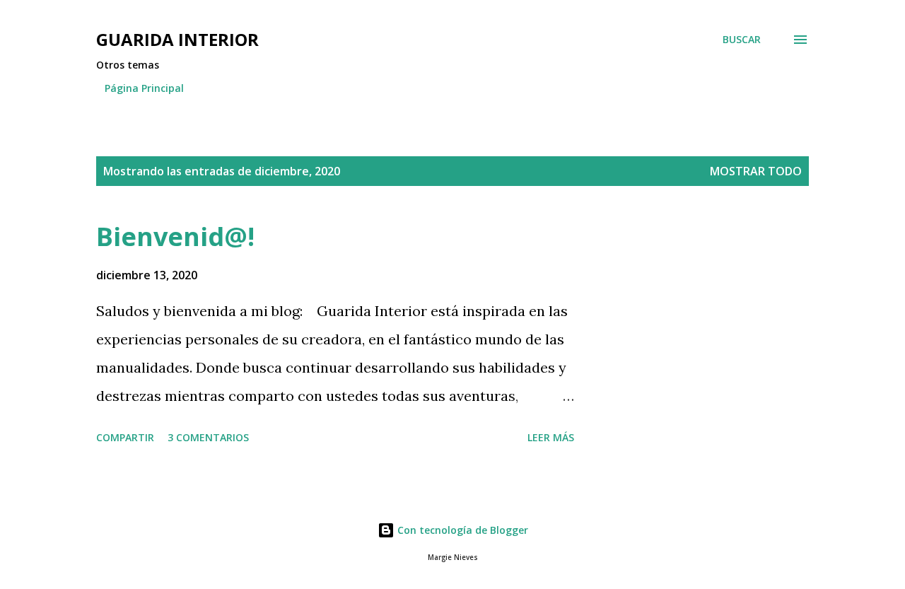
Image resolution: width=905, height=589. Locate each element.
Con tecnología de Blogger (461, 530)
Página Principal (144, 88)
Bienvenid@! (175, 236)
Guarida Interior (177, 39)
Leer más (550, 437)
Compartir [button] (125, 437)
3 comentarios (208, 437)
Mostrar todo (756, 171)
